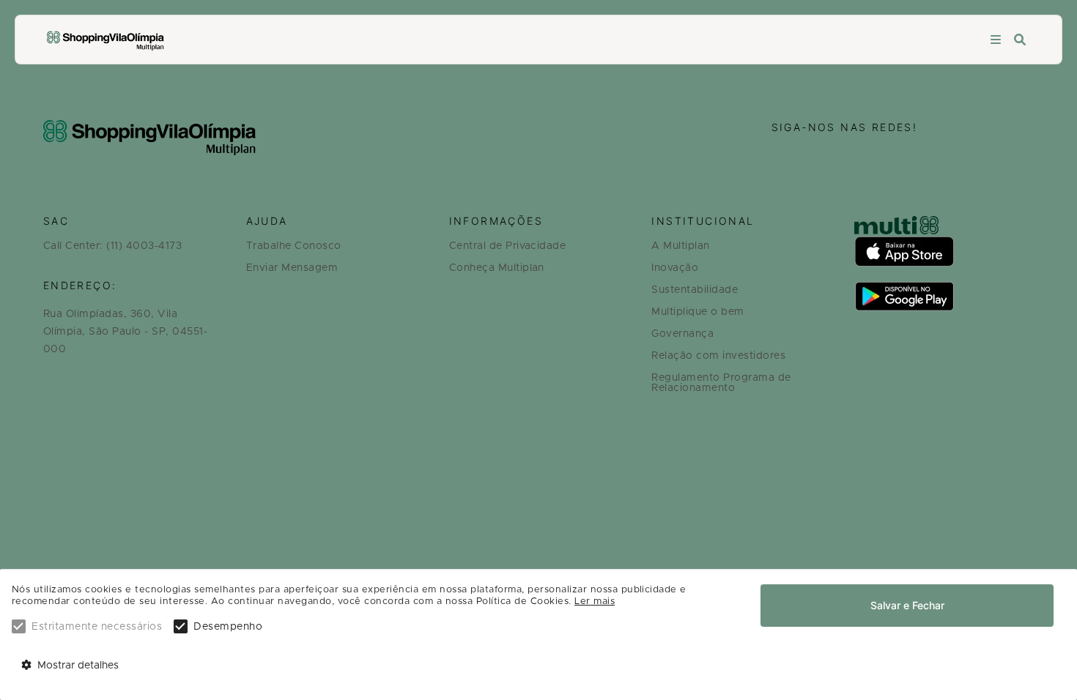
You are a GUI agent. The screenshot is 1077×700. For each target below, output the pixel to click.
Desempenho (227, 627)
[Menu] (996, 40)
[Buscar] (1020, 40)
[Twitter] (995, 129)
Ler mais (594, 601)
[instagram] (964, 129)
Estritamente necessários (97, 627)
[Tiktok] (1028, 129)
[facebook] (934, 129)
